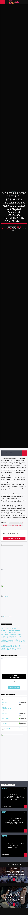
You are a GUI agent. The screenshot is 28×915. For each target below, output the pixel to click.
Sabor (20, 596)
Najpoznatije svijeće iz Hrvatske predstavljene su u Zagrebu (14, 892)
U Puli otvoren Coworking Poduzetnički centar (10, 702)
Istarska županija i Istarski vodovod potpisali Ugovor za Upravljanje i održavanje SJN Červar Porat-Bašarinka (11, 718)
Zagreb (14, 224)
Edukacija (4, 859)
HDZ (10, 594)
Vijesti (4, 774)
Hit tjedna (6, 769)
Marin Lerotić (19, 594)
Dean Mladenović (11, 260)
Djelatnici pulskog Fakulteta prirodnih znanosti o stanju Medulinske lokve (11, 707)
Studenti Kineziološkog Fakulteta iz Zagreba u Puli (14, 868)
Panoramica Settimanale (6, 779)
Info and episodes (14, 758)
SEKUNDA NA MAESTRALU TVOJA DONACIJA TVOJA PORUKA (11, 698)
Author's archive (14, 609)
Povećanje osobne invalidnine (10, 596)
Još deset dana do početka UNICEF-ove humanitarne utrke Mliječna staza (13, 713)
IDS (13, 594)
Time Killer (6, 799)
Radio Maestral (5, 877)
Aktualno (4, 907)
